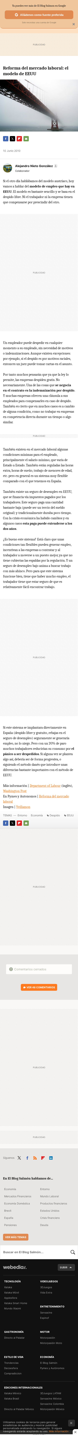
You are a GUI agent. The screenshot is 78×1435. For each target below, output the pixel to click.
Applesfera (10, 1297)
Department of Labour (45, 786)
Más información (59, 1431)
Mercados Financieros (17, 1196)
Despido (55, 815)
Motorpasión (47, 1337)
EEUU (70, 815)
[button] (36, 166)
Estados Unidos (49, 1210)
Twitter (12, 138)
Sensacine (46, 1312)
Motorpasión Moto (51, 1342)
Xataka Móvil (11, 1292)
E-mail (26, 138)
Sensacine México (51, 1398)
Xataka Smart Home (15, 1303)
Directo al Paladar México (19, 1409)
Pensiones (10, 1225)
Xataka (8, 1287)
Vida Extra (46, 1292)
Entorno (22, 815)
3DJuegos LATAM (50, 1393)
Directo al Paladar (14, 1337)
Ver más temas (15, 1237)
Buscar (72, 1252)
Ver (41, 987)
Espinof (44, 1317)
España (8, 1217)
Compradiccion (13, 1373)
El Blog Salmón (48, 1362)
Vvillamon (23, 807)
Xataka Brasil (11, 1398)
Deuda (44, 1225)
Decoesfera (11, 1368)
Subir (63, 1267)
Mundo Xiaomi (12, 1308)
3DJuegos (46, 1287)
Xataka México (12, 1393)
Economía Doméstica (17, 1203)
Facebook (5, 138)
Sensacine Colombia (52, 1403)
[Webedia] (15, 1269)
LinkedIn (51, 1157)
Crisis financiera (50, 1217)
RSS (35, 1157)
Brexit (7, 1210)
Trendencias (11, 1362)
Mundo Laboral (49, 1196)
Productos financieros (53, 1203)
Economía (37, 815)
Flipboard (19, 138)
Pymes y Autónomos (52, 1368)
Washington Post (15, 791)
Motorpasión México (52, 1409)
